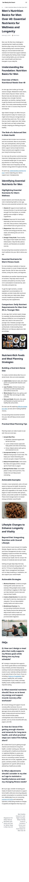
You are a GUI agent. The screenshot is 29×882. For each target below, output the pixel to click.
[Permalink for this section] (20, 73)
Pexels (21, 349)
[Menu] (26, 2)
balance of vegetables (15, 676)
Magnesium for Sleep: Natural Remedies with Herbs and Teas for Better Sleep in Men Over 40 (8, 822)
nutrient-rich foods (7, 799)
